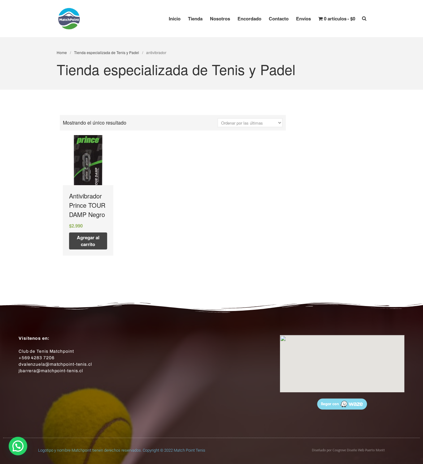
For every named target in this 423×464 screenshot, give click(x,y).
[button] (18, 446)
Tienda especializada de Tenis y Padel (106, 52)
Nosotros (220, 18)
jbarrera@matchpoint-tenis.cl (51, 370)
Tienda (195, 18)
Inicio (175, 18)
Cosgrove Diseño (345, 450)
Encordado (249, 18)
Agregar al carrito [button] (88, 241)
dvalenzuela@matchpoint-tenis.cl (55, 364)
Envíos (303, 18)
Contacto (279, 18)
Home (62, 52)
